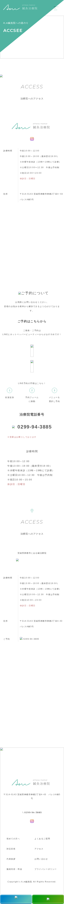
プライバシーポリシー (45, 869)
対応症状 (11, 849)
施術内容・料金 (14, 869)
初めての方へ (13, 839)
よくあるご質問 (42, 839)
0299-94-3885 (34, 426)
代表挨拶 (11, 859)
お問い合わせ (41, 859)
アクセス (38, 849)
